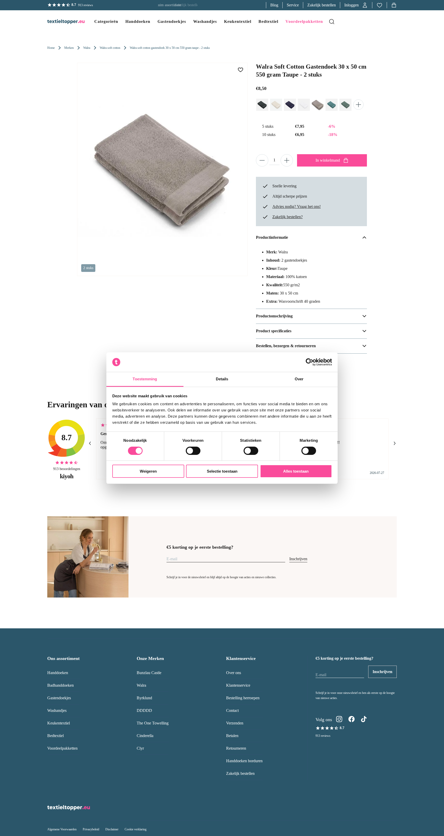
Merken (69, 48)
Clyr (140, 748)
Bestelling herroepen (243, 698)
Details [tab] (222, 379)
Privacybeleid (91, 829)
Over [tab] (299, 379)
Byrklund (144, 698)
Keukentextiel (58, 723)
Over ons (233, 672)
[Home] (61, 22)
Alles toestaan (296, 471)
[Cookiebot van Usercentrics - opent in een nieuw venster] (309, 362)
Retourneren (236, 748)
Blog (274, 5)
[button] (356, 5)
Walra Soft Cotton (110, 48)
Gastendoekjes (59, 698)
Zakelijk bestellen (321, 5)
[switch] (193, 451)
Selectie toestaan (222, 471)
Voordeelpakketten (62, 748)
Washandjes (57, 710)
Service (293, 5)
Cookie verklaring (135, 829)
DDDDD (144, 710)
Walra (86, 48)
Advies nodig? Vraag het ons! (296, 206)
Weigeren (148, 471)
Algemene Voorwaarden (62, 829)
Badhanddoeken (60, 685)
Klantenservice (238, 685)
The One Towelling (153, 723)
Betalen (232, 735)
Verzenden (234, 723)
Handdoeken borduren (244, 761)
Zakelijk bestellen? (287, 217)
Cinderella (145, 735)
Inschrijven (298, 559)
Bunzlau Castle (149, 672)
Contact (232, 710)
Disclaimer (111, 829)
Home (51, 48)
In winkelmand (328, 160)
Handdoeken (57, 672)
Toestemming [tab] (145, 379)
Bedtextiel (55, 735)
